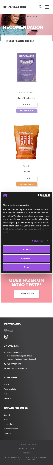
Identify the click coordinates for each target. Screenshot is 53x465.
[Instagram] (6, 337)
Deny (26, 267)
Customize (25, 258)
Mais (27, 105)
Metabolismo (9, 424)
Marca (6, 384)
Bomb (6, 420)
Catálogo (7, 433)
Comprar (28, 111)
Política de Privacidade (26, 444)
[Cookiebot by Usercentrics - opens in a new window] (38, 195)
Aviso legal (26, 453)
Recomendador (13, 16)
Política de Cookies (26, 449)
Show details (38, 240)
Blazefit (7, 415)
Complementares (11, 429)
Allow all (26, 249)
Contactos (8, 398)
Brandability (33, 459)
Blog (5, 394)
